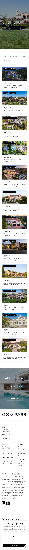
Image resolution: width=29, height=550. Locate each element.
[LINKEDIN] (12, 519)
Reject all (14, 536)
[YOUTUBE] (17, 519)
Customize (14, 541)
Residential (5, 431)
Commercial (6, 434)
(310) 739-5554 (7, 461)
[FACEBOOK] (3, 519)
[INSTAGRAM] (8, 519)
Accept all (14, 545)
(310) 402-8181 (6, 451)
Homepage (5, 429)
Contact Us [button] (14, 398)
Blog (3, 436)
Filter (8, 61)
